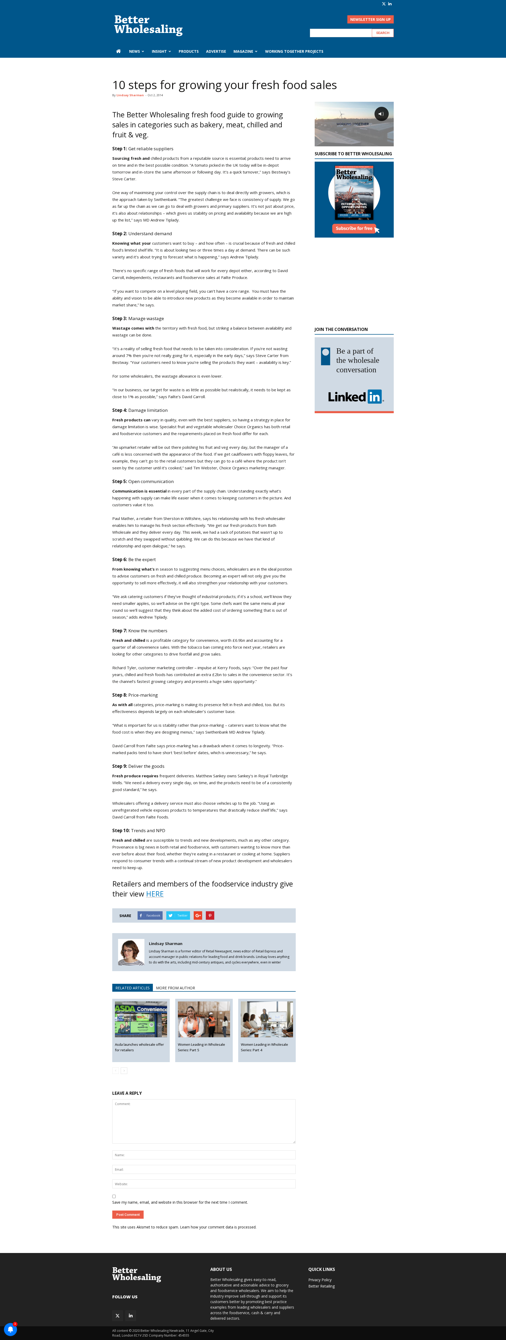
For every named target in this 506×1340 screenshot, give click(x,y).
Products (189, 51)
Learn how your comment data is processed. (218, 1227)
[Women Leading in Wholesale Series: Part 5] (204, 1019)
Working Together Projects (294, 51)
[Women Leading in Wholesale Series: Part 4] (267, 1019)
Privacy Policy (320, 1279)
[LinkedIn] (390, 4)
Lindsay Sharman (130, 95)
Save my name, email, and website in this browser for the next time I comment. (180, 1202)
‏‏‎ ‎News (134, 51)
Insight (159, 51)
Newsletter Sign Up (370, 19)
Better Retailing (321, 1286)
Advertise (216, 51)
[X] (384, 4)
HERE (155, 894)
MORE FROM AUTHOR (175, 987)
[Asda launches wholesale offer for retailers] (141, 1019)
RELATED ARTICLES (132, 987)
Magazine (243, 51)
